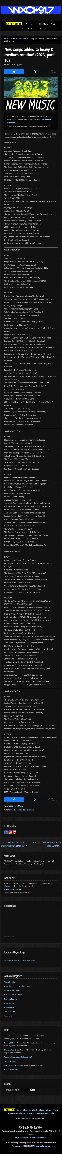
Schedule (21, 29)
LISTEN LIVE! (10, 1109)
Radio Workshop (10, 1007)
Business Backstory (11, 999)
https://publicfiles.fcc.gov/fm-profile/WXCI (31, 1137)
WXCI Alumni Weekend (13, 995)
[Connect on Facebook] (6, 832)
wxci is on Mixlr (9, 937)
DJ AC (20, 65)
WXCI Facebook (10, 1061)
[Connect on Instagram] (10, 832)
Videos (48, 1110)
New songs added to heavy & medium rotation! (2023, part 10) (29, 54)
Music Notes (9, 1003)
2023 (11, 806)
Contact (31, 29)
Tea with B (8, 1016)
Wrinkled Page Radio (12, 991)
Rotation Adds (28, 810)
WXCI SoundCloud (11, 1070)
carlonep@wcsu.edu (43, 1146)
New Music (43, 24)
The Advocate (9, 982)
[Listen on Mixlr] (14, 832)
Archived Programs (44, 29)
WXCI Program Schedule (16, 1113)
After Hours (8, 1036)
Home (26, 24)
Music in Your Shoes (12, 1050)
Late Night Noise (10, 1043)
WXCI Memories (10, 1065)
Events (12, 29)
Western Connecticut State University (18, 1057)
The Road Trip (9, 1012)
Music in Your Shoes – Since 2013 (17, 986)
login (52, 1113)
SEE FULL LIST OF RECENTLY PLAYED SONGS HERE (19, 960)
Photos (53, 24)
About (33, 24)
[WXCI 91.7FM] (31, 13)
